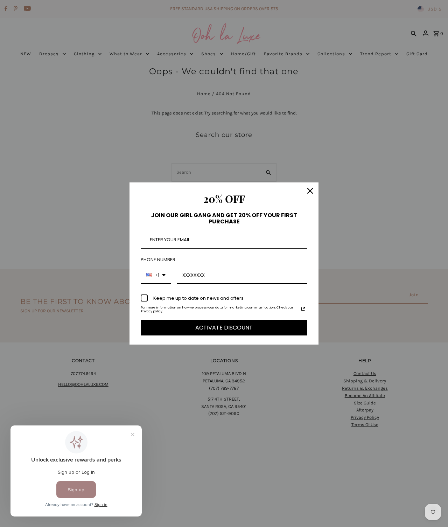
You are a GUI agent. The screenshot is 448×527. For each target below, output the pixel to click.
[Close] (310, 190)
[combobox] (156, 275)
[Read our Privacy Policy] (303, 309)
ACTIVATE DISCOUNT (224, 328)
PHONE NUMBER (158, 259)
